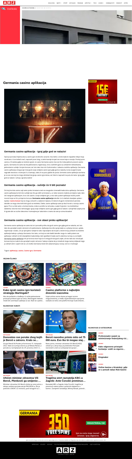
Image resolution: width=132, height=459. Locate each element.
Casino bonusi (15, 201)
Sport (65, 3)
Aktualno (72, 3)
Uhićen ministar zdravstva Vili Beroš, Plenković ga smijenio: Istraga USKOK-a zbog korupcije (22, 379)
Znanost (119, 3)
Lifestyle (87, 3)
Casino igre (28, 251)
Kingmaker (103, 357)
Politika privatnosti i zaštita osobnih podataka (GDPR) (71, 444)
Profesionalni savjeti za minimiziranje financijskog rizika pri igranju (113, 337)
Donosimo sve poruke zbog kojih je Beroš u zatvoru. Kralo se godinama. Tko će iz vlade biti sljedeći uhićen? (22, 339)
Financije (80, 3)
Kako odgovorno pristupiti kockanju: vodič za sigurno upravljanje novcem (110, 348)
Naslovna (51, 3)
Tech (94, 3)
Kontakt (49, 444)
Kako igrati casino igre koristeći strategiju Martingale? (22, 291)
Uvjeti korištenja (95, 444)
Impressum (35, 444)
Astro (126, 3)
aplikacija (13, 251)
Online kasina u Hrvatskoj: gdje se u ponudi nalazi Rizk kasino (112, 368)
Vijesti (58, 3)
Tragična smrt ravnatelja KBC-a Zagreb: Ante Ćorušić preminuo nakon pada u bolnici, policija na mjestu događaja (65, 379)
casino (20, 251)
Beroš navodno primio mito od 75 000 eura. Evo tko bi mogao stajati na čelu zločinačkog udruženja (66, 339)
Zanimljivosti (110, 3)
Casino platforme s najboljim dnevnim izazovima (63, 291)
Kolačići (42, 444)
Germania (37, 251)
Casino (100, 3)
